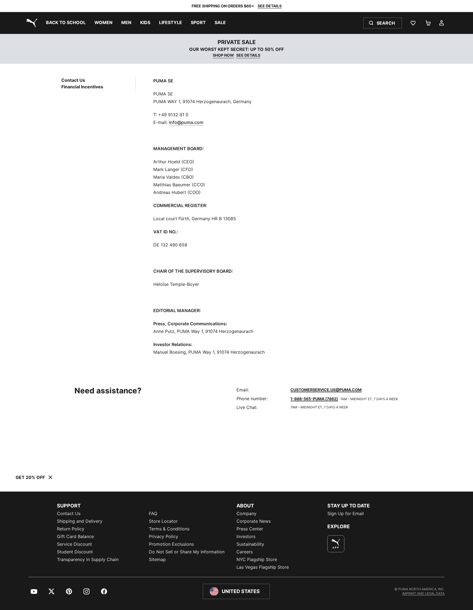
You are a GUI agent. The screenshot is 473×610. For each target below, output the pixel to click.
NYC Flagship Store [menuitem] (256, 559)
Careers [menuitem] (244, 551)
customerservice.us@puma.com (326, 389)
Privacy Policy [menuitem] (163, 536)
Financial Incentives (82, 86)
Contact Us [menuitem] (68, 513)
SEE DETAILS (270, 6)
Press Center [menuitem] (249, 528)
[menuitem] (66, 23)
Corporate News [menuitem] (253, 521)
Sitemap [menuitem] (157, 559)
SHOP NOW (223, 55)
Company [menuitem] (246, 513)
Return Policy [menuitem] (70, 528)
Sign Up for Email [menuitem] (345, 513)
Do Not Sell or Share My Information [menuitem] (186, 551)
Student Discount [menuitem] (75, 551)
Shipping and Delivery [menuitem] (79, 521)
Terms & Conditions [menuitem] (169, 528)
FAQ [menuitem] (153, 513)
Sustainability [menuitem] (250, 544)
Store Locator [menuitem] (163, 521)
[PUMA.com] (30, 23)
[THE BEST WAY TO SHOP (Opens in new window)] (335, 543)
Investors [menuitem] (245, 536)
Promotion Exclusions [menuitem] (171, 544)
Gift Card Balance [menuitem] (75, 536)
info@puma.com (186, 122)
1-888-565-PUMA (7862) (314, 398)
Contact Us (73, 80)
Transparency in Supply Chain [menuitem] (88, 559)
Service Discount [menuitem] (74, 544)
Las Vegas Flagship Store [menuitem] (262, 567)
